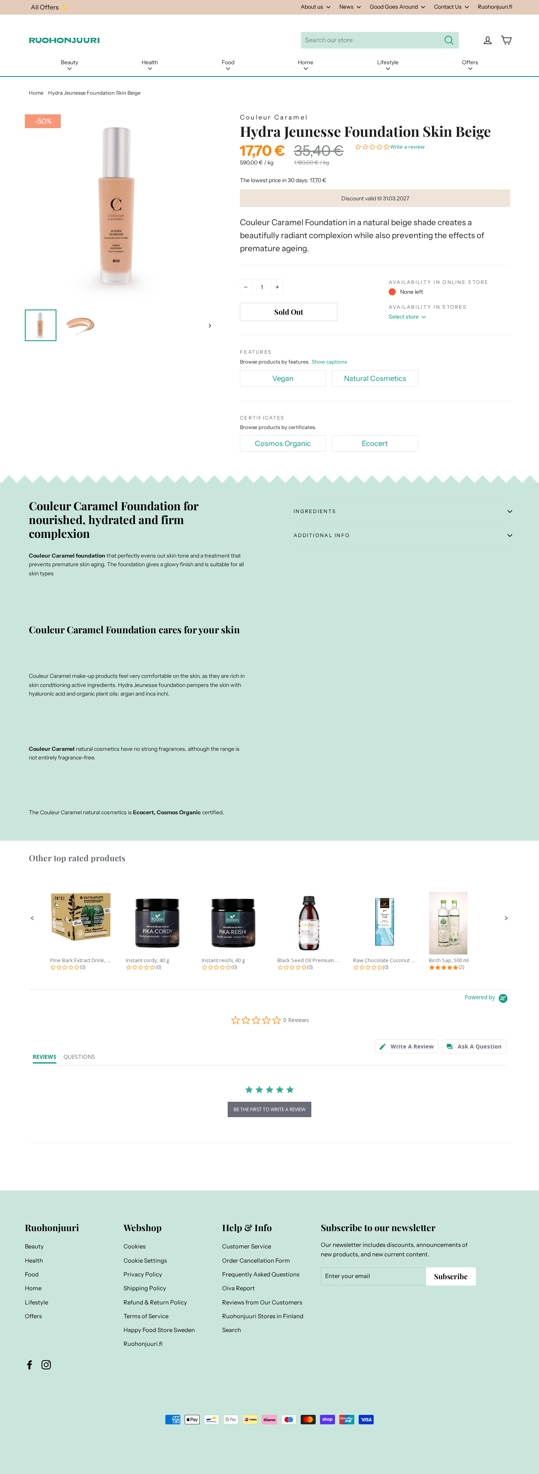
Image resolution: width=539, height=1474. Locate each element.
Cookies (135, 1246)
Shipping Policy (145, 1288)
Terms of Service (146, 1316)
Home (305, 62)
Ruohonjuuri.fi (495, 6)
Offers (470, 62)
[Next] (209, 325)
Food (228, 62)
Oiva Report (238, 1288)
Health (150, 62)
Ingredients (315, 511)
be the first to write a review (269, 1109)
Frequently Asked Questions (260, 1274)
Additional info (322, 535)
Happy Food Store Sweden (159, 1330)
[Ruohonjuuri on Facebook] (29, 1365)
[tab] (406, 1046)
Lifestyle (388, 62)
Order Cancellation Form (256, 1260)
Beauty (69, 62)
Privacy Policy (143, 1274)
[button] (32, 918)
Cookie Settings (145, 1260)
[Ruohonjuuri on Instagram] (46, 1365)
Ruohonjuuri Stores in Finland (262, 1316)
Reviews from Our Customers (262, 1302)
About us (312, 6)
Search (231, 1330)
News (347, 6)
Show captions (329, 361)
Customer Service (246, 1246)
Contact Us (448, 6)
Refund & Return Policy (155, 1302)
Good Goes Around (394, 6)
